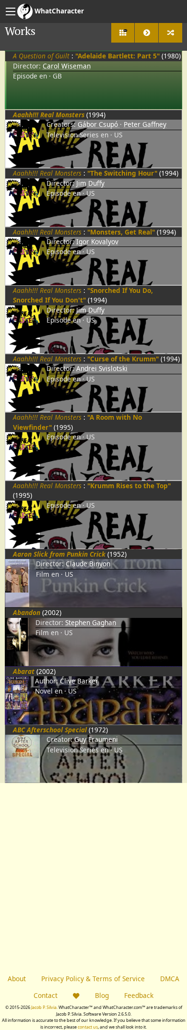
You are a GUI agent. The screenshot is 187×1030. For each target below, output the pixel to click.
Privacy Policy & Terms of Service (93, 978)
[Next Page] (146, 33)
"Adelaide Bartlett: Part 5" (117, 55)
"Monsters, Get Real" (121, 231)
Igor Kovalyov (97, 241)
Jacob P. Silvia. (44, 1007)
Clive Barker (79, 680)
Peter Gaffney (145, 124)
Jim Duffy (90, 183)
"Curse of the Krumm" (123, 358)
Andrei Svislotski (102, 368)
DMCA (169, 978)
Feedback (138, 995)
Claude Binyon (88, 563)
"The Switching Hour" (122, 173)
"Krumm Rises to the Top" (129, 485)
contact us (88, 1027)
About (17, 978)
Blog (102, 995)
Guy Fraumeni (96, 739)
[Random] (170, 33)
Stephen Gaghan (90, 622)
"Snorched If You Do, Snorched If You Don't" (83, 295)
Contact (46, 995)
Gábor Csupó (99, 124)
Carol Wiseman (67, 65)
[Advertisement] (93, 876)
